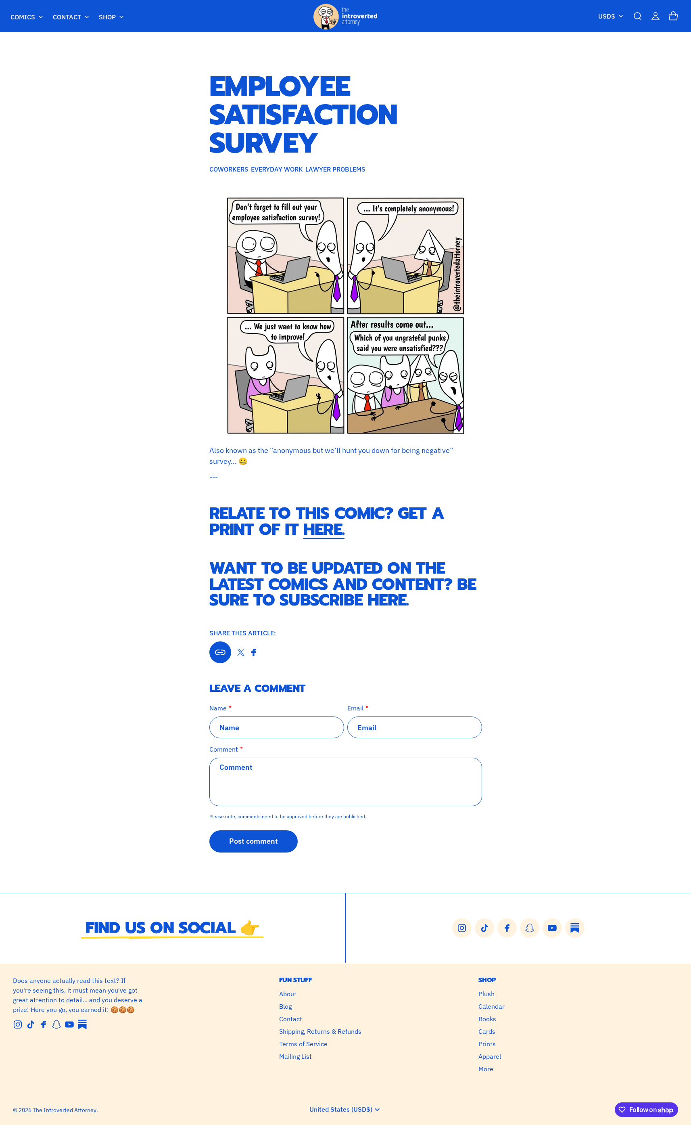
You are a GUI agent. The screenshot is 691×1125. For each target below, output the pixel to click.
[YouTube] (69, 1024)
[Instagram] (18, 1024)
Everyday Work (277, 169)
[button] (638, 16)
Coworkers (228, 169)
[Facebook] (43, 1024)
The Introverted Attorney (64, 1110)
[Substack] (82, 1024)
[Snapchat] (56, 1024)
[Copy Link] (220, 652)
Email (355, 708)
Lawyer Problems (335, 169)
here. (323, 529)
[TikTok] (30, 1024)
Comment (223, 749)
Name (218, 708)
